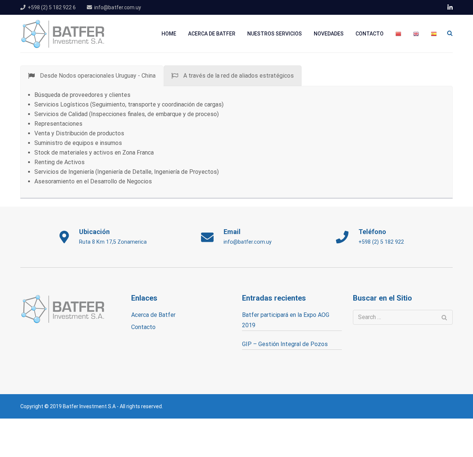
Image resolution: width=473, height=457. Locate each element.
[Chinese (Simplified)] (398, 34)
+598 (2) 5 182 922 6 (52, 7)
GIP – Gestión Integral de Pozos (285, 344)
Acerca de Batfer (211, 34)
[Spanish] (434, 34)
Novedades (329, 34)
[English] (416, 34)
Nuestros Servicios (274, 34)
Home (168, 34)
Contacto (369, 34)
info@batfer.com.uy (117, 7)
